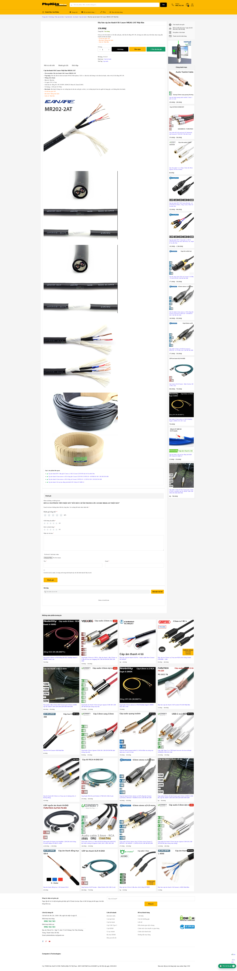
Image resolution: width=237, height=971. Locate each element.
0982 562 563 (49, 921)
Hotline (177, 4)
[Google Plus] (46, 941)
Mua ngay (137, 49)
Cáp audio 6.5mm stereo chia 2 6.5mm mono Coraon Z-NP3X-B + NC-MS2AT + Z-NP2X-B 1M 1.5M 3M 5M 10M (136, 842)
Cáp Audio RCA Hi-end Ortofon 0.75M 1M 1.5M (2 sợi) (97, 796)
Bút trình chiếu (111, 916)
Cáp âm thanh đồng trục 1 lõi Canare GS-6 (55, 887)
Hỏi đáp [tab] (75, 65)
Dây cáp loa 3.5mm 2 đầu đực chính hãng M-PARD (135, 887)
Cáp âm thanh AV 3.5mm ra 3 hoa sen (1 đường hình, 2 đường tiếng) (59, 796)
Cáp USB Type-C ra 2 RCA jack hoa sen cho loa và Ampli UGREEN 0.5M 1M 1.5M (174, 751)
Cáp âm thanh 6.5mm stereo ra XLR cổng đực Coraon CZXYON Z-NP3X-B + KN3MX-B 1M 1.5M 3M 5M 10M (78, 476)
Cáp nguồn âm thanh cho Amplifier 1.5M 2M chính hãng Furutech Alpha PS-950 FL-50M (59, 842)
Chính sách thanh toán (144, 931)
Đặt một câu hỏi (157, 591)
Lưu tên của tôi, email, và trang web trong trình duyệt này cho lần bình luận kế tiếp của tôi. (68, 572)
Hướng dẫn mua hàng (144, 934)
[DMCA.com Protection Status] (187, 918)
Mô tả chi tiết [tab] (49, 65)
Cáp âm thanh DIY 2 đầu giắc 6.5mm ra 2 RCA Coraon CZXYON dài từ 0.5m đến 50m (71, 473)
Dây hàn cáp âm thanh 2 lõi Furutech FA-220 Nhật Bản (174, 705)
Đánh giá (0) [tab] (63, 65)
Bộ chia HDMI (111, 934)
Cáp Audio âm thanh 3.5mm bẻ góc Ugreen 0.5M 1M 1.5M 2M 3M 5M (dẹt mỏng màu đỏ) (98, 705)
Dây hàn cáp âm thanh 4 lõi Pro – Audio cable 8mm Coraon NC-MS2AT (137, 658)
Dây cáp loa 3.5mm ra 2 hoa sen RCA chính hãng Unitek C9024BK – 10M (174, 658)
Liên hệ (140, 922)
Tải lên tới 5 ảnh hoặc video (51, 554)
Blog (104, 12)
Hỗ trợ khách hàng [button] (89, 12)
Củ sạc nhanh (111, 931)
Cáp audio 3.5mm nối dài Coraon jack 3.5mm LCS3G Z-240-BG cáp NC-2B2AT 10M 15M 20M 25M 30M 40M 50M (175, 796)
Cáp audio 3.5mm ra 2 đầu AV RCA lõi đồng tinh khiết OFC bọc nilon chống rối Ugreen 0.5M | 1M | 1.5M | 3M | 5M (98, 842)
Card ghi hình (111, 919)
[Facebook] (43, 941)
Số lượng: (100, 46)
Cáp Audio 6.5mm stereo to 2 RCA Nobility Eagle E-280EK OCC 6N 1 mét (137, 705)
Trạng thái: (101, 31)
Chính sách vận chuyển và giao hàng (148, 928)
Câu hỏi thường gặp (143, 919)
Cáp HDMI (110, 928)
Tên (45, 561)
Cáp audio (105, 61)
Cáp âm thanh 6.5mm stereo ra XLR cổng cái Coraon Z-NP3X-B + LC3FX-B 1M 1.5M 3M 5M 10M (75, 479)
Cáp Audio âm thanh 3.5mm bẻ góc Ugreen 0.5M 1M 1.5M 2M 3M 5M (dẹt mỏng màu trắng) (175, 842)
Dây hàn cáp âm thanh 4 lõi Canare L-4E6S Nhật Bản (173, 887)
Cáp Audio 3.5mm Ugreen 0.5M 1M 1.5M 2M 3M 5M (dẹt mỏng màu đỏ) (98, 751)
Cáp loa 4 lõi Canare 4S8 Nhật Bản (53, 750)
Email (107, 561)
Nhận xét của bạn (49, 533)
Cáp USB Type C (112, 925)
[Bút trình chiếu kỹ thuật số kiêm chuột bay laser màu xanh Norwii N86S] (179, 52)
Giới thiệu (141, 916)
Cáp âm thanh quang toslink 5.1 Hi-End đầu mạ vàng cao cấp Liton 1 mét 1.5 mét (136, 751)
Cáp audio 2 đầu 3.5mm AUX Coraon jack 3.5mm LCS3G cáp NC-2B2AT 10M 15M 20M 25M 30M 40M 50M (60, 705)
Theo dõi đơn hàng (117, 12)
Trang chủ (74, 12)
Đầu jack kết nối (111, 938)
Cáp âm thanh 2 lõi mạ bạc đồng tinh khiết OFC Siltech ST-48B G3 (66, 482)
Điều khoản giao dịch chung (146, 925)
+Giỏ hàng (120, 49)
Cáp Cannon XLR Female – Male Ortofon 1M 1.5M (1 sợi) (98, 887)
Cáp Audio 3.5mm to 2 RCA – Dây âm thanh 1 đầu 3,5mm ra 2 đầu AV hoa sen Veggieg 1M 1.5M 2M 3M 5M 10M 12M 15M (99, 659)
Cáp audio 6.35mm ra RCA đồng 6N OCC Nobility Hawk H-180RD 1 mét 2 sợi (60, 658)
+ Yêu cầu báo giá (156, 49)
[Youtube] (49, 941)
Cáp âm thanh (107, 59)
